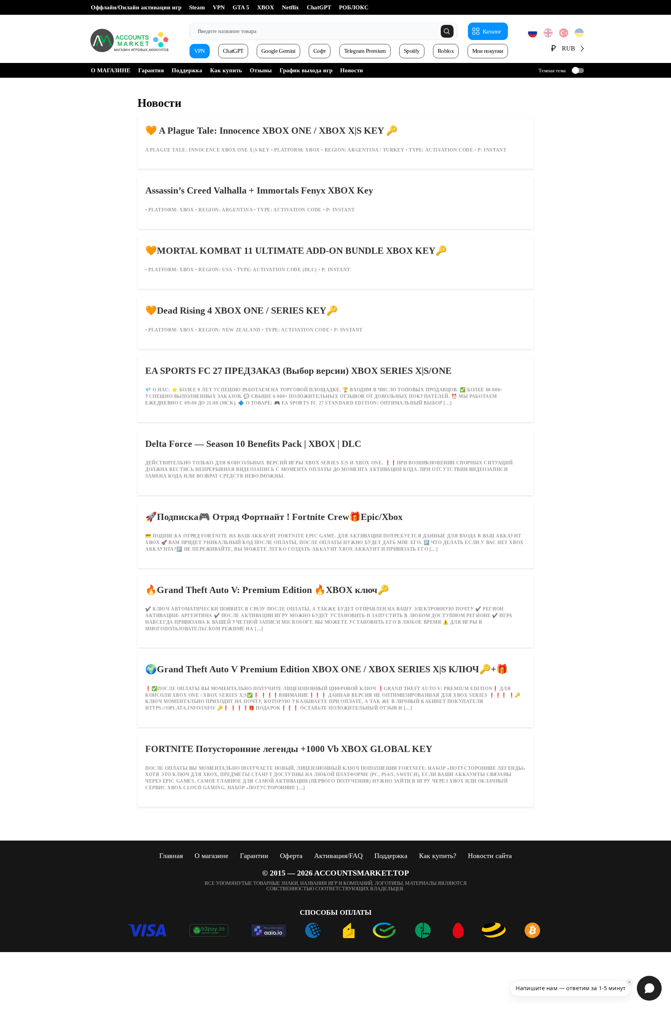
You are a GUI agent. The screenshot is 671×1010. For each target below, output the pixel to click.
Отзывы (261, 70)
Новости (351, 70)
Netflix (290, 7)
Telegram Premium (365, 51)
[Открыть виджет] (649, 988)
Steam (197, 7)
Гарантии (254, 856)
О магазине (211, 856)
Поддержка (187, 70)
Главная (171, 856)
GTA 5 (241, 7)
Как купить (226, 70)
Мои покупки (487, 51)
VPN (219, 7)
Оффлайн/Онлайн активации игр (136, 7)
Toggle (578, 70)
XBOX (265, 7)
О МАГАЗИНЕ (110, 70)
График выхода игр (306, 70)
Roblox (446, 51)
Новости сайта (490, 856)
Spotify (411, 51)
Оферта (291, 856)
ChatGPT (319, 7)
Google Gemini (278, 51)
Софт (319, 51)
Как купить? (437, 856)
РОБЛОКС (354, 7)
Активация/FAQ (338, 856)
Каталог (492, 31)
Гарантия (151, 70)
